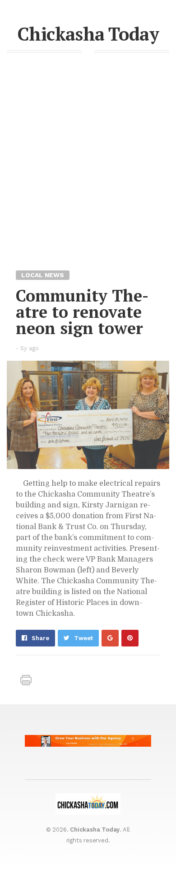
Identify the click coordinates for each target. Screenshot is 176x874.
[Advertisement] (88, 176)
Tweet (83, 638)
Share (40, 638)
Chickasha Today (88, 34)
